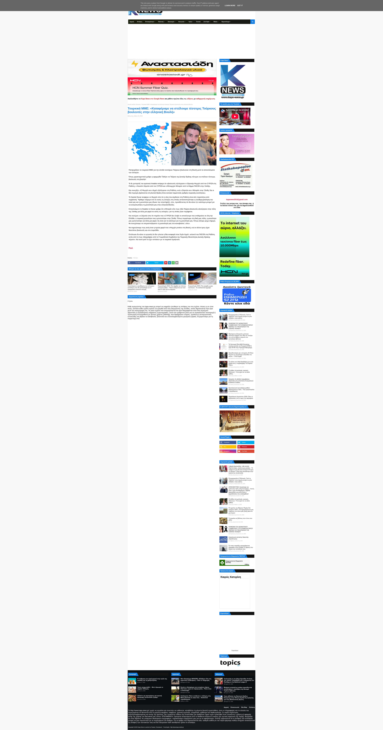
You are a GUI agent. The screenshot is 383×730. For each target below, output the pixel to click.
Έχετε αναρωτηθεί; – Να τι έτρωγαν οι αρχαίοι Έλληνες (150, 688)
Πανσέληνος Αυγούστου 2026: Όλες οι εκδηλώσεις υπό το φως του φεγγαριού (241, 397)
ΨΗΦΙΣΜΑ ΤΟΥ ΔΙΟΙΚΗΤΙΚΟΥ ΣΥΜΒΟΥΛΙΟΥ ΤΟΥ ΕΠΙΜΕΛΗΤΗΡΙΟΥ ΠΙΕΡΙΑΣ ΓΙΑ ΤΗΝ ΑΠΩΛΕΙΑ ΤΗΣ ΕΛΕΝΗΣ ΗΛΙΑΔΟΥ (241, 326)
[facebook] (227, 442)
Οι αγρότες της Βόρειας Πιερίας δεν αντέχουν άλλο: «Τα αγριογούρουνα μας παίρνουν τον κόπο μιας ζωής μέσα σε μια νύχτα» (241, 510)
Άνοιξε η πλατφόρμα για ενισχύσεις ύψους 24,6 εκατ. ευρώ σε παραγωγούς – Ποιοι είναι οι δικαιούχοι (196, 688)
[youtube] (245, 451)
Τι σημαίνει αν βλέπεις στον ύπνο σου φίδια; (240, 519)
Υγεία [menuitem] (190, 21)
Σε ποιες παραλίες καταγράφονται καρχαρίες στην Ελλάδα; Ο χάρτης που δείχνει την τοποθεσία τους (241, 547)
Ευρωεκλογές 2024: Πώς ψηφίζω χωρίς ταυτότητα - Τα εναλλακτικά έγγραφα (200, 286)
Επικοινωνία (235, 707)
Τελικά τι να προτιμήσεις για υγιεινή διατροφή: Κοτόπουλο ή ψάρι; (149, 696)
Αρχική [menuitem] (132, 21)
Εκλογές (138, 104)
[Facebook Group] (227, 455)
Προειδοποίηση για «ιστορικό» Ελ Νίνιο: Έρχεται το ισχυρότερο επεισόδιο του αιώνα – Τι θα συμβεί (241, 354)
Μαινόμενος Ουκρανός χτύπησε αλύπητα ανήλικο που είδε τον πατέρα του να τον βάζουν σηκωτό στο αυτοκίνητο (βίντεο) (240, 336)
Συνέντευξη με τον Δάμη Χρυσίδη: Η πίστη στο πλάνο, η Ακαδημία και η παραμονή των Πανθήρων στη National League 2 (239, 680)
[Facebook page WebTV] (245, 455)
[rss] (227, 447)
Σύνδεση (252, 707)
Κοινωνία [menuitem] (181, 21)
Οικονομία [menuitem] (171, 21)
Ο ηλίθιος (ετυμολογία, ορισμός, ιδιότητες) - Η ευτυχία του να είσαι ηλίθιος (239, 372)
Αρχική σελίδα (131, 104)
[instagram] (227, 451)
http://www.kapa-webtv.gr (177, 727)
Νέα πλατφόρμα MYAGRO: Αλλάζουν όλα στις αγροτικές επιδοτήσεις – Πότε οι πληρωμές (196, 679)
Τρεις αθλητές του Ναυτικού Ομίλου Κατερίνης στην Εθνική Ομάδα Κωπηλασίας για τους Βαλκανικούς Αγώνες (239, 697)
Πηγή (131, 248)
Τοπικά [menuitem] (198, 21)
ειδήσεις (190, 99)
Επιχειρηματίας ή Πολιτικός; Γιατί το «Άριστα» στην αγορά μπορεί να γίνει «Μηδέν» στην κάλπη (240, 316)
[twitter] (245, 442)
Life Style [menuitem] (206, 21)
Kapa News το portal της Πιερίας (146, 727)
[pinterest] (245, 447)
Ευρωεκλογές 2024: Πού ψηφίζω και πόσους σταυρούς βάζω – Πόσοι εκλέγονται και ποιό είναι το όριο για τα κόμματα (172, 287)
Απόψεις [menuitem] (139, 21)
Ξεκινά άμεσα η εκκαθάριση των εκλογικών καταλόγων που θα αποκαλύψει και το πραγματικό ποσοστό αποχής (141, 287)
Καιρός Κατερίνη (231, 577)
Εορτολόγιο (235, 650)
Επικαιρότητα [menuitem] (149, 21)
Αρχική (226, 707)
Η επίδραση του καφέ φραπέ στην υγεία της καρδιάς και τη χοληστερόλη (152, 679)
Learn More (230, 5)
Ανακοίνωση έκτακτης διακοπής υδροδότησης (238, 538)
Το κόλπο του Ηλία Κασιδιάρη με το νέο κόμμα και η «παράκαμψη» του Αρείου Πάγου (241, 363)
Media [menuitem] (215, 21)
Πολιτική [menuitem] (160, 21)
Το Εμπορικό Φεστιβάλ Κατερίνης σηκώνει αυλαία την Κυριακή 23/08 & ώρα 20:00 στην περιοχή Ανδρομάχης (240, 345)
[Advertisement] (191, 39)
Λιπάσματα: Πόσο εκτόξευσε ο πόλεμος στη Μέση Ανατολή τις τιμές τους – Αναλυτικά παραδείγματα (196, 697)
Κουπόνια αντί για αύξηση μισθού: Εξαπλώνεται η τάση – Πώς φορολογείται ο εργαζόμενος (241, 389)
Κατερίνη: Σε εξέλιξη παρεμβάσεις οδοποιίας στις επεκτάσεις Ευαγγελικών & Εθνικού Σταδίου (241, 380)
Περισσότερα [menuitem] (226, 21)
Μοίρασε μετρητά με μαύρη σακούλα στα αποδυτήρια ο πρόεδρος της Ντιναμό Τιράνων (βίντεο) (238, 689)
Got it (240, 5)
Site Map (244, 707)
